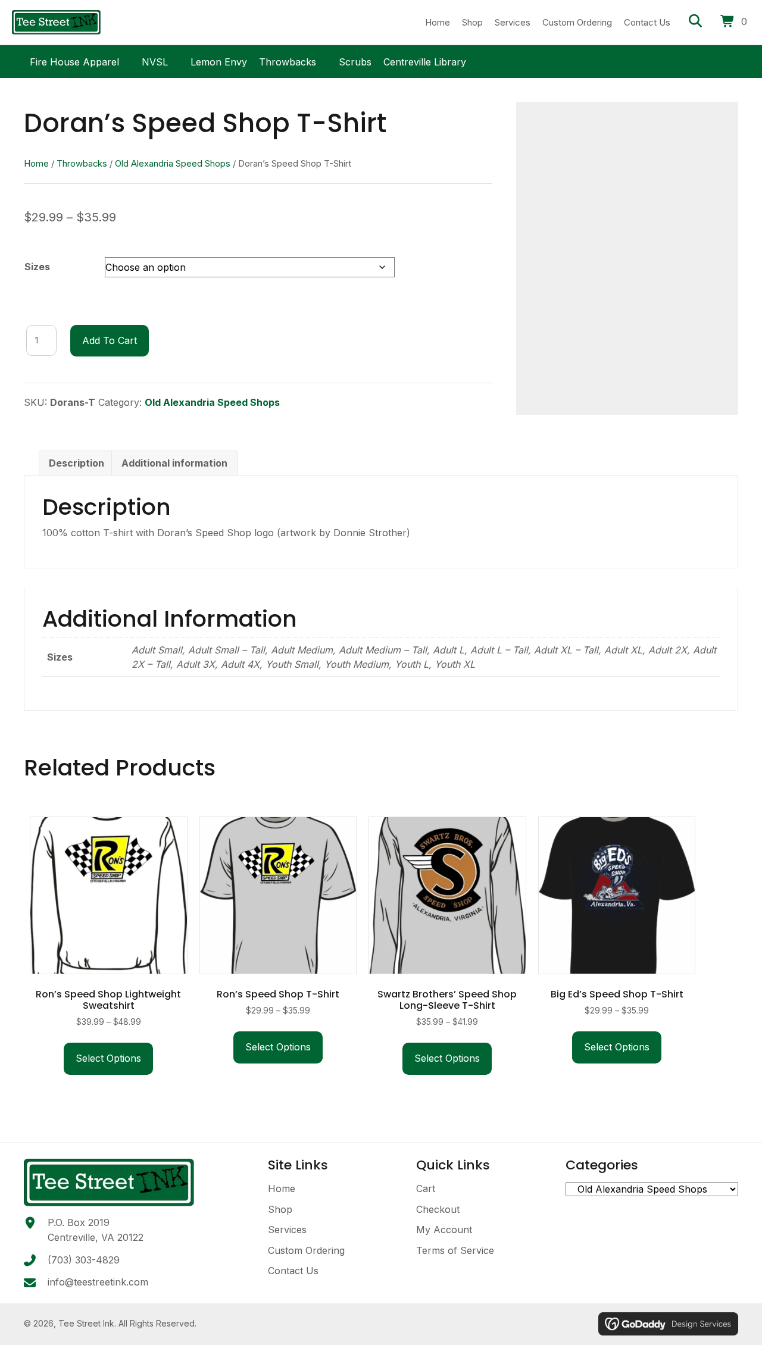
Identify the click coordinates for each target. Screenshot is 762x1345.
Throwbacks (287, 60)
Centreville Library (424, 60)
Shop (280, 1209)
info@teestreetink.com (98, 1282)
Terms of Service (455, 1250)
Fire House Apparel (74, 60)
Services (287, 1229)
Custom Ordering (306, 1250)
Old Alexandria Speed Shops (172, 163)
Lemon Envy (218, 60)
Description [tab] (76, 463)
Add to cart (109, 340)
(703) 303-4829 (84, 1260)
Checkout (438, 1209)
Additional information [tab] (174, 463)
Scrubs (355, 60)
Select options (108, 1058)
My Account (444, 1229)
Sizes (37, 267)
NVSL (155, 60)
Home (36, 163)
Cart (425, 1188)
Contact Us (293, 1271)
